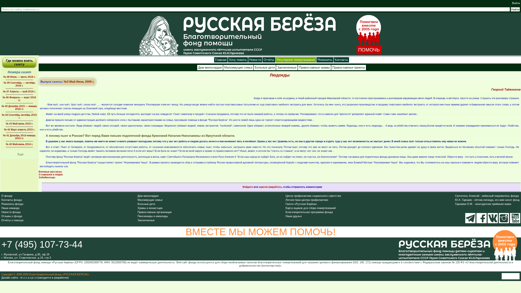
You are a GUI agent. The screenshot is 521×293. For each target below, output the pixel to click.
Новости (255, 59)
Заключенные (287, 67)
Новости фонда (11, 212)
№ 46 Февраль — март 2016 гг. (19, 99)
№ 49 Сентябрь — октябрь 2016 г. (19, 84)
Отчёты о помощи (12, 220)
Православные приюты (348, 67)
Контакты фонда (11, 199)
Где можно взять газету (19, 62)
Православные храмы (314, 67)
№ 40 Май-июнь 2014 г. (19, 144)
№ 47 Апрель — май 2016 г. (19, 91)
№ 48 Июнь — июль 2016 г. (19, 76)
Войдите (248, 187)
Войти (516, 3)
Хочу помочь (238, 59)
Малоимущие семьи (238, 67)
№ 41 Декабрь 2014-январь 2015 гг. (19, 137)
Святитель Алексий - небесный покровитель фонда (487, 195)
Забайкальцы (47, 177)
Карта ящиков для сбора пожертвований (311, 208)
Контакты (341, 59)
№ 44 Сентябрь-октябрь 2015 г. (19, 116)
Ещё (20, 154)
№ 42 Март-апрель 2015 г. (19, 129)
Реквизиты (324, 59)
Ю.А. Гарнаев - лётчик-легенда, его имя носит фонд (487, 199)
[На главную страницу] (158, 35)
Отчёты (269, 59)
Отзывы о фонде (11, 216)
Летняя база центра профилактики (307, 199)
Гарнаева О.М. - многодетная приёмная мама (483, 204)
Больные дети (265, 67)
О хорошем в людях (51, 174)
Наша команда (10, 208)
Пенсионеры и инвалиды (153, 216)
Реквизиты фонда (12, 204)
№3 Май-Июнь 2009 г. (79, 81)
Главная (221, 59)
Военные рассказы (50, 171)
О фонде (6, 195)
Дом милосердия (210, 67)
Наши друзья (294, 216)
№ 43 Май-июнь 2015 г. (19, 123)
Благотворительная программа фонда (309, 212)
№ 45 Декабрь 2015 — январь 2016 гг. (19, 107)
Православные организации (155, 212)
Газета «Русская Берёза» (301, 204)
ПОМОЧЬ (369, 49)
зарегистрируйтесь (270, 187)
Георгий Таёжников (506, 89)
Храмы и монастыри (150, 208)
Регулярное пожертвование (296, 59)
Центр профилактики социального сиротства (313, 195)
